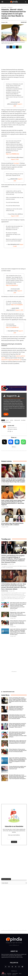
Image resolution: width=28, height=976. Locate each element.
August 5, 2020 (14, 159)
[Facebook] (7, 47)
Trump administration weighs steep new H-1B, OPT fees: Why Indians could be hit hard (17, 768)
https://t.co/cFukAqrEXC (17, 304)
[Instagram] (10, 431)
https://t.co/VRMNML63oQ (12, 154)
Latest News (5, 695)
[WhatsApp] (20, 47)
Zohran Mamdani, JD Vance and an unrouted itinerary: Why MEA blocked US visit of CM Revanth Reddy (18, 623)
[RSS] (12, 966)
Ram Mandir (23, 420)
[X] (11, 47)
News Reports (10, 7)
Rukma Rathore (4, 564)
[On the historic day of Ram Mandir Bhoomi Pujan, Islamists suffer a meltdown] (13, 515)
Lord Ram (11, 420)
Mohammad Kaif (17, 420)
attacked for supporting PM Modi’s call (11, 359)
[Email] (17, 47)
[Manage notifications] (3, 973)
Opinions (3, 581)
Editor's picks (3, 7)
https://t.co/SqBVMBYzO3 (12, 327)
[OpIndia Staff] (4, 428)
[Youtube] (22, 966)
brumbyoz (16, 163)
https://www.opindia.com (12, 427)
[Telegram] (14, 47)
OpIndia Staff (23, 22)
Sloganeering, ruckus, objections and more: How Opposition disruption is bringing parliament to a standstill (18, 615)
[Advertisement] (14, 652)
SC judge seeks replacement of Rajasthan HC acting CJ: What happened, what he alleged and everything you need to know (16, 708)
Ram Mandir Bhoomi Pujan (6, 422)
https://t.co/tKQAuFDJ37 (12, 285)
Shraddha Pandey (4, 590)
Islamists (7, 420)
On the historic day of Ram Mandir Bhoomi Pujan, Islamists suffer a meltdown (12, 524)
